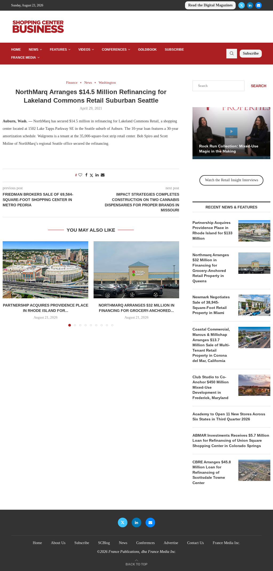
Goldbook (147, 49)
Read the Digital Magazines (210, 5)
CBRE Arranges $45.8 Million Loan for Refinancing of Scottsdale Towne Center (211, 472)
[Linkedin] (250, 5)
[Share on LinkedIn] (97, 175)
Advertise (171, 543)
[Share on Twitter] (91, 175)
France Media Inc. (226, 543)
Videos (84, 49)
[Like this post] (80, 175)
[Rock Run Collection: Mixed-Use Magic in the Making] (231, 133)
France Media (23, 57)
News (33, 49)
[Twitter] (241, 5)
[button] (9, 283)
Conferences (114, 49)
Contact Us (195, 543)
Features (58, 49)
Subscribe (174, 49)
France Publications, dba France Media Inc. (142, 552)
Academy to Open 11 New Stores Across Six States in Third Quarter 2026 (228, 416)
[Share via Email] (103, 175)
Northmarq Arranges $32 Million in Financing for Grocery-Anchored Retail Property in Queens (210, 268)
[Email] (258, 5)
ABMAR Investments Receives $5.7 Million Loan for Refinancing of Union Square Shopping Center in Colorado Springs (230, 440)
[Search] (231, 53)
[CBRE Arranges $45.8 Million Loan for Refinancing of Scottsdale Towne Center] (254, 470)
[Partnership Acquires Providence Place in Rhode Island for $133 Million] (45, 269)
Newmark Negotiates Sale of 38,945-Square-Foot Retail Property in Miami (211, 305)
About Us (58, 543)
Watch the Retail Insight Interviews (231, 180)
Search (258, 86)
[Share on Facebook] (86, 175)
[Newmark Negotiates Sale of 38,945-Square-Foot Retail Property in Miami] (254, 305)
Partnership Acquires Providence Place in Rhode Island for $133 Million (212, 230)
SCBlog (104, 543)
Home (16, 49)
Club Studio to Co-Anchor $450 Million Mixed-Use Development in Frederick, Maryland (210, 387)
